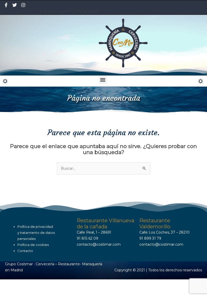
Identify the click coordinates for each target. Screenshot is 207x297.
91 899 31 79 (150, 238)
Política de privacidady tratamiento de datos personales (36, 233)
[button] (103, 80)
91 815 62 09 (87, 238)
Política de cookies (33, 245)
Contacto (25, 251)
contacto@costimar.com (99, 244)
